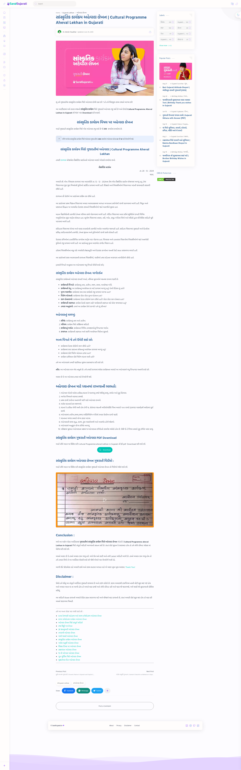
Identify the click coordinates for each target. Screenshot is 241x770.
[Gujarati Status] (177, 124)
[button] (232, 4)
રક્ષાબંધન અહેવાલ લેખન (67, 649)
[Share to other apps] (107, 690)
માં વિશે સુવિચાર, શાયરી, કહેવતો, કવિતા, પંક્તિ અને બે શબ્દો (175, 129)
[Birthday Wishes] (178, 96)
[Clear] (74, 4)
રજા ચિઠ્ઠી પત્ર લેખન (65, 626)
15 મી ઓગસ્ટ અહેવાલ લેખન (68, 653)
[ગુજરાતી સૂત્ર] (188, 83)
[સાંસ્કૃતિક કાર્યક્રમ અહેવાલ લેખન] (105, 68)
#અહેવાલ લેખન (78, 683)
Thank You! (130, 567)
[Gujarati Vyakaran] (177, 111)
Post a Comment (105, 706)
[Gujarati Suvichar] (178, 83)
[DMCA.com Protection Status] (176, 179)
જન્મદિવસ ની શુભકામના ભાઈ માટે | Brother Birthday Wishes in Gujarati (176, 158)
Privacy (118, 725)
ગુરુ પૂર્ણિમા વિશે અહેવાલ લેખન (69, 656)
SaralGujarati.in (57, 725)
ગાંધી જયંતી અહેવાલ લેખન (68, 636)
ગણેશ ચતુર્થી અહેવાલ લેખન (68, 642)
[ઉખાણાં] (187, 111)
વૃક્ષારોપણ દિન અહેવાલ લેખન (69, 659)
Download (107, 449)
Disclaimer (127, 725)
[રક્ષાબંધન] (187, 136)
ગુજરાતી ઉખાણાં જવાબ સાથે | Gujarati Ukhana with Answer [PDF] (177, 116)
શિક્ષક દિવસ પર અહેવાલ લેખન (69, 646)
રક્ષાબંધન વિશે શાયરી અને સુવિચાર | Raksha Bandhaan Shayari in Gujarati (176, 143)
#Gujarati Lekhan (63, 683)
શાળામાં (63, 160)
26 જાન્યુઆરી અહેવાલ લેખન (68, 629)
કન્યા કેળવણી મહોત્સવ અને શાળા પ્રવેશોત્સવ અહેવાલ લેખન (80, 615)
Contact (137, 725)
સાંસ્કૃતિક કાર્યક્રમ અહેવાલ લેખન (70, 639)
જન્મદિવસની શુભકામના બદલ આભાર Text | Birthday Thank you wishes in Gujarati (177, 103)
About (111, 725)
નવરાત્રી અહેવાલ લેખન (66, 632)
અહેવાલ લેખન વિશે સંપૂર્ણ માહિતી (70, 622)
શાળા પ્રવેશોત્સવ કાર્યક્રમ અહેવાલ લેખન (72, 619)
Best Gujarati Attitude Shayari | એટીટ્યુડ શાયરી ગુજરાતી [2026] (176, 89)
